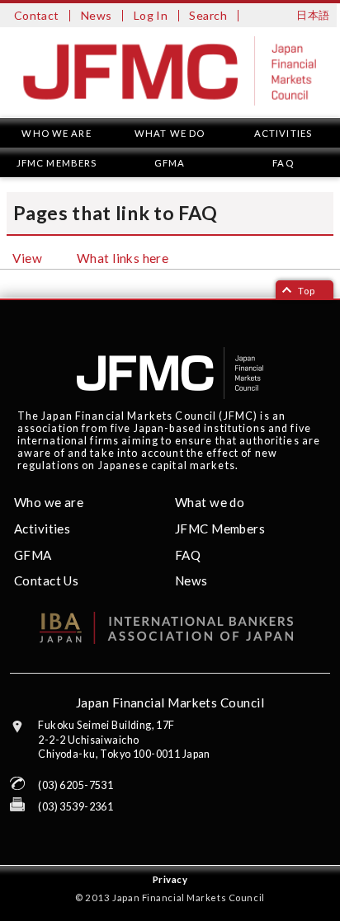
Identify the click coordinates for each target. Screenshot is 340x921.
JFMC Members (57, 162)
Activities (283, 133)
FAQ (282, 162)
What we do (170, 133)
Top (306, 290)
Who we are (56, 133)
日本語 (312, 15)
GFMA (170, 162)
